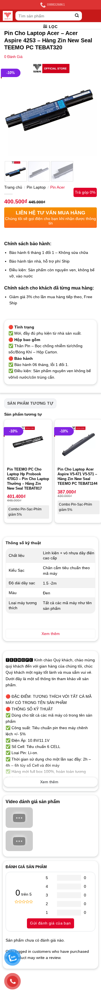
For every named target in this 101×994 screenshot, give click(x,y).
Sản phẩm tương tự (30, 403)
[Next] (88, 110)
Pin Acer (57, 187)
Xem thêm (49, 782)
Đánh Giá (13, 57)
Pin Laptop (36, 187)
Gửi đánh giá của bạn (50, 923)
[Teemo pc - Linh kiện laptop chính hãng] (8, 16)
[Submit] (77, 15)
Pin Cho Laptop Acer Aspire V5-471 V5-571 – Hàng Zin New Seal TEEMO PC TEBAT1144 (77, 476)
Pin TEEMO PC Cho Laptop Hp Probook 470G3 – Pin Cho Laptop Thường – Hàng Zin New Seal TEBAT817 (28, 478)
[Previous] (13, 110)
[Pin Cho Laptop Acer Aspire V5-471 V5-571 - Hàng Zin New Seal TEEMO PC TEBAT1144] (78, 443)
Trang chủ (13, 187)
